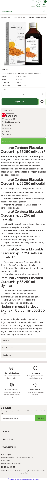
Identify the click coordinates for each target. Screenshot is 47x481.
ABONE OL (40, 418)
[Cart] (44, 4)
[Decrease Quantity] (3, 94)
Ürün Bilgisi (6, 141)
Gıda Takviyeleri (21, 76)
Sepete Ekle (19, 102)
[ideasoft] (12, 479)
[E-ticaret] (23, 479)
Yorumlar (5, 340)
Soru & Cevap (7, 348)
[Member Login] (38, 4)
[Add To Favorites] (41, 101)
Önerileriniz (6, 355)
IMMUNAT (19, 79)
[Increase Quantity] (43, 94)
